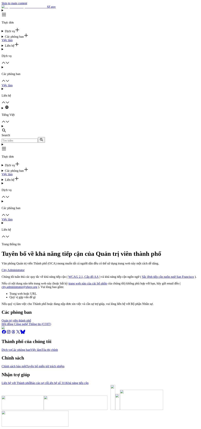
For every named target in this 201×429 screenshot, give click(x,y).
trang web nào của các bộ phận (88, 283)
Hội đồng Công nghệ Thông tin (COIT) (26, 324)
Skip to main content (14, 3)
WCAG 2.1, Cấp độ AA (83, 276)
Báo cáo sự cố (39, 383)
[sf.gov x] (18, 333)
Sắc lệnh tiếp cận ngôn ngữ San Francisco (168, 276)
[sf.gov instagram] (8, 333)
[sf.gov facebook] (4, 333)
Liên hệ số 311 (57, 383)
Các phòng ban (21, 349)
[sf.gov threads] (13, 333)
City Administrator (13, 270)
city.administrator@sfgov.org (19, 287)
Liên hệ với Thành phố (16, 383)
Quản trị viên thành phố (16, 320)
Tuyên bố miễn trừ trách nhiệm (45, 366)
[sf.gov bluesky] (22, 333)
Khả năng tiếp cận (77, 383)
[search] (41, 140)
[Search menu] (100, 129)
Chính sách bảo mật (14, 366)
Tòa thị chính (49, 349)
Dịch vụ (7, 349)
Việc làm (7, 40)
